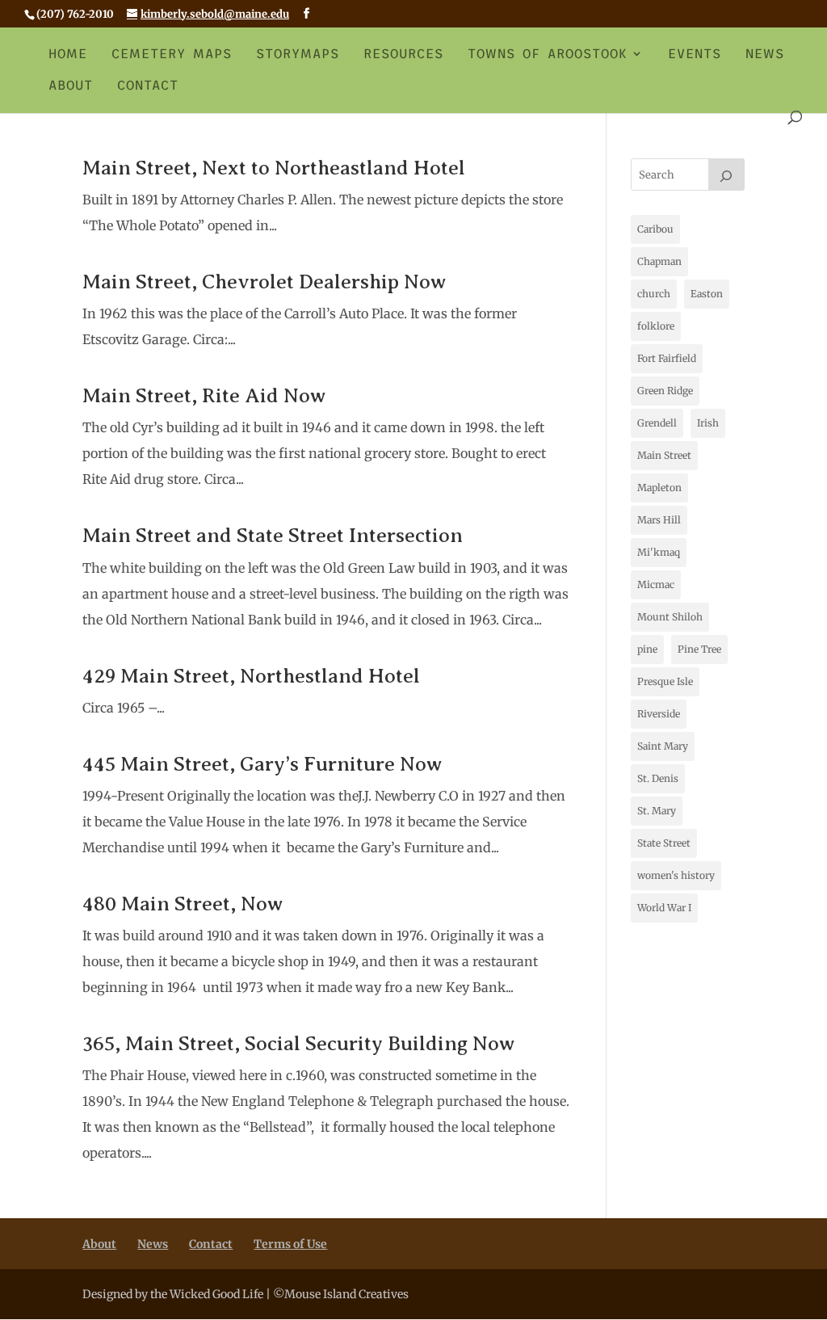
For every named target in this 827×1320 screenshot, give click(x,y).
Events (694, 54)
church (653, 294)
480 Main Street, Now (182, 904)
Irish (708, 423)
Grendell (657, 423)
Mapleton (659, 487)
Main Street (664, 455)
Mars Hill (659, 520)
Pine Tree (699, 649)
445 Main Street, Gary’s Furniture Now (262, 764)
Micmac (655, 584)
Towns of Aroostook (548, 54)
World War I (664, 908)
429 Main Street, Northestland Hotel (251, 676)
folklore (655, 326)
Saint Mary (662, 746)
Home (67, 54)
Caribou (655, 229)
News (764, 54)
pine (647, 649)
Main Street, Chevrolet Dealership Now (264, 282)
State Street (664, 843)
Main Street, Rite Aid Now (203, 396)
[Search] (726, 174)
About (70, 85)
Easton (707, 294)
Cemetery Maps (171, 54)
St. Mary (656, 811)
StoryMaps (297, 54)
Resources (403, 54)
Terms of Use (290, 1244)
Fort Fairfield (666, 358)
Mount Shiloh (670, 617)
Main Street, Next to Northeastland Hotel (273, 168)
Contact (147, 85)
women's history (676, 875)
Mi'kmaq (658, 552)
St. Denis (657, 778)
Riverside (658, 714)
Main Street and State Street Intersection (272, 535)
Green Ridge (665, 391)
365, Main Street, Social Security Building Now (298, 1043)
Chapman (659, 261)
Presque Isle (665, 681)
